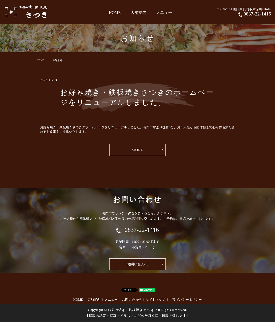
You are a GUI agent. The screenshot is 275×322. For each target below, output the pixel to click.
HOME (115, 12)
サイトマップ (155, 299)
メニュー (164, 12)
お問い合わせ (131, 299)
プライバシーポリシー (186, 299)
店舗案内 (138, 12)
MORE (137, 150)
